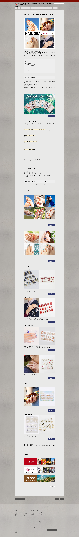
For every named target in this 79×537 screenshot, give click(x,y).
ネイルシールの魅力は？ (29, 63)
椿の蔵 (24, 515)
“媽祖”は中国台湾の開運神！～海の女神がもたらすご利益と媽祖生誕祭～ (34, 455)
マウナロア (24, 512)
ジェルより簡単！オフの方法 (31, 65)
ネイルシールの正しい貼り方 (31, 64)
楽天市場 (40, 521)
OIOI (39, 515)
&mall (40, 523)
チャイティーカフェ (25, 513)
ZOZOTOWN (40, 513)
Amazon (40, 522)
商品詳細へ (50, 225)
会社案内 (16, 532)
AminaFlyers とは (34, 527)
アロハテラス (24, 514)
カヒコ (15, 515)
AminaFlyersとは (34, 3)
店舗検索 (16, 531)
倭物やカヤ (16, 514)
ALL (15, 512)
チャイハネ (16, 513)
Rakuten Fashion (41, 520)
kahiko (28, 70)
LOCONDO (40, 514)
